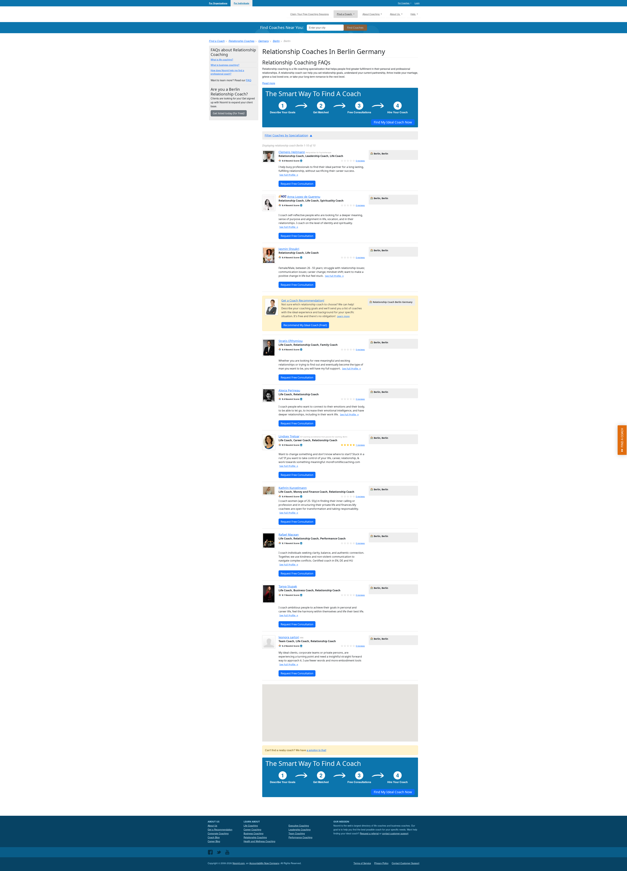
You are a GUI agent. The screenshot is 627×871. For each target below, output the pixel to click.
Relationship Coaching (255, 837)
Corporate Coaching (218, 833)
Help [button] (413, 14)
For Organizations (218, 3)
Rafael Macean (289, 535)
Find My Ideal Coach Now (393, 122)
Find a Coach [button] (345, 14)
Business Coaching (253, 833)
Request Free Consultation (297, 184)
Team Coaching (297, 833)
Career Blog (214, 841)
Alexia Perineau (289, 390)
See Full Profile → (288, 174)
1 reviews (360, 445)
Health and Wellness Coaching (259, 841)
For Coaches (404, 3)
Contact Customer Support (405, 863)
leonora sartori (289, 637)
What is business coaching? (225, 65)
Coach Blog (214, 837)
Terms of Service (362, 863)
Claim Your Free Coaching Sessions (309, 14)
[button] (301, 161)
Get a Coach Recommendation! (302, 300)
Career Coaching (252, 829)
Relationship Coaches (241, 41)
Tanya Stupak (288, 586)
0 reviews (360, 160)
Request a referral (369, 833)
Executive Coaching (299, 825)
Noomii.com (239, 863)
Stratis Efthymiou (291, 341)
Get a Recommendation (220, 829)
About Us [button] (395, 14)
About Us (212, 825)
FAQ (248, 80)
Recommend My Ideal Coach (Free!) (305, 325)
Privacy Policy (381, 863)
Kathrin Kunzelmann (293, 488)
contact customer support (395, 833)
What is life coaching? (222, 59)
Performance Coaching (300, 837)
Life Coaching (251, 825)
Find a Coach (217, 41)
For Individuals (241, 3)
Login (417, 3)
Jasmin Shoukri (289, 249)
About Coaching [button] (371, 14)
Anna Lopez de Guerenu (303, 197)
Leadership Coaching (300, 829)
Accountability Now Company (264, 863)
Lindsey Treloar (289, 436)
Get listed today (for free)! (229, 113)
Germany (263, 41)
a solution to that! (316, 750)
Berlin (276, 41)
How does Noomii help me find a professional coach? (227, 72)
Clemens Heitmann (292, 152)
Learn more (343, 316)
